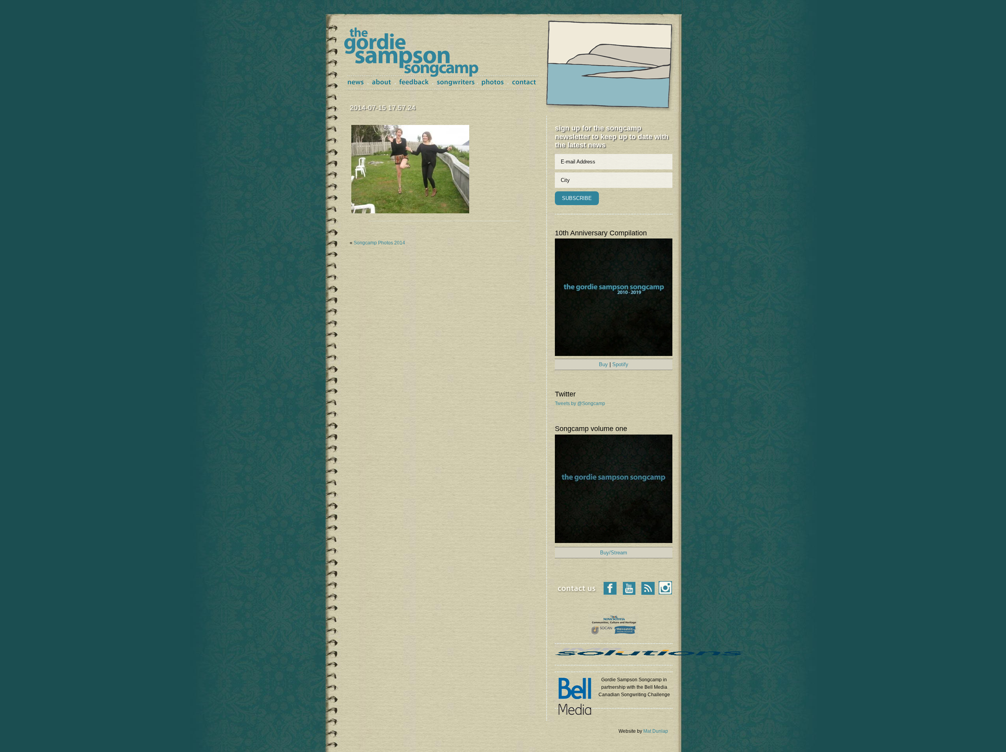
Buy (603, 364)
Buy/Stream (613, 553)
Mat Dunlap (655, 731)
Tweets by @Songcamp (580, 403)
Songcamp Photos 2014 (379, 243)
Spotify (620, 364)
